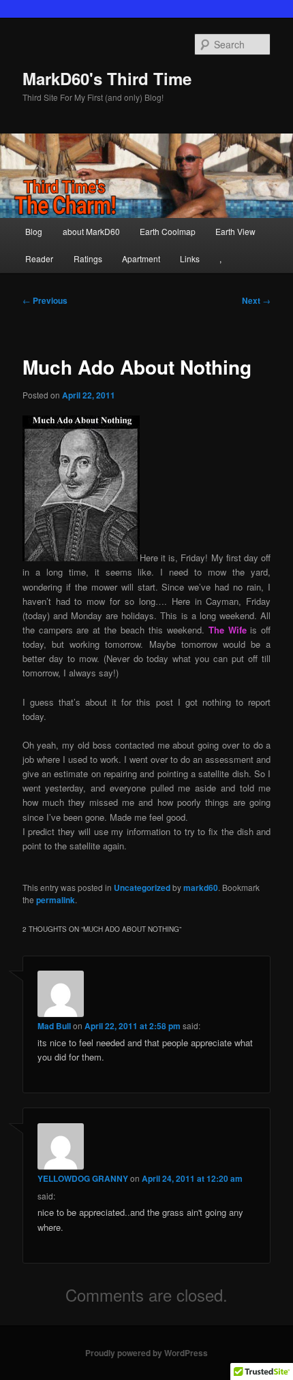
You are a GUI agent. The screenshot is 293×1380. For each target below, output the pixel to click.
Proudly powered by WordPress (146, 1353)
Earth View (235, 231)
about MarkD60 (91, 231)
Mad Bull (54, 1026)
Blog (33, 231)
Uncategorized (142, 887)
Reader (39, 258)
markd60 (200, 887)
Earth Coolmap (168, 231)
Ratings (88, 258)
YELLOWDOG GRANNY (82, 1178)
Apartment (141, 258)
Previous (44, 300)
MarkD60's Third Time (106, 78)
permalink (55, 900)
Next (256, 300)
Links (190, 258)
